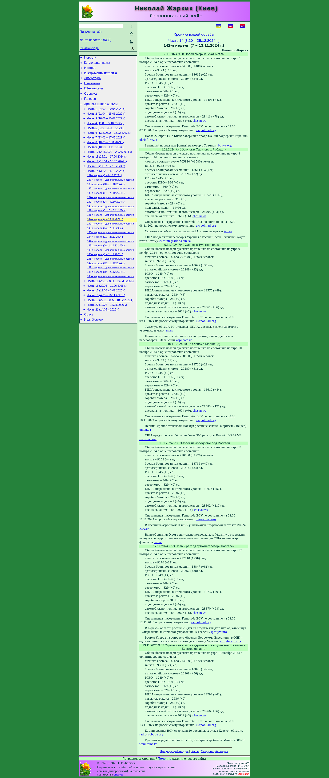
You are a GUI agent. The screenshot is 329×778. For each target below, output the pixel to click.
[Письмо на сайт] (131, 34)
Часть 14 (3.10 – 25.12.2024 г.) (106, 170)
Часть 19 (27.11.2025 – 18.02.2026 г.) (110, 300)
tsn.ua (228, 231)
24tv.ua (144, 529)
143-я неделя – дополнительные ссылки (110, 232)
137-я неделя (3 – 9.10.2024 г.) (104, 175)
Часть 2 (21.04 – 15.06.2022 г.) (106, 113)
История (90, 67)
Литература (92, 78)
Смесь (88, 314)
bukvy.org (225, 145)
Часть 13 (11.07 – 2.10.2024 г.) (106, 166)
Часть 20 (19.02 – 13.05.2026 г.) (107, 304)
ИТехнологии (93, 88)
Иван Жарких (93, 319)
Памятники (92, 83)
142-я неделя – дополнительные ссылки (110, 223)
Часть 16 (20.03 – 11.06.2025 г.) (107, 285)
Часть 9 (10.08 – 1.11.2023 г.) (105, 147)
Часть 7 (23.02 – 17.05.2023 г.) (106, 137)
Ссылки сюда (89, 48)
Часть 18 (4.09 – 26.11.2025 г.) (106, 295)
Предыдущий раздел (174, 751)
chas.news (199, 120)
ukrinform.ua (148, 140)
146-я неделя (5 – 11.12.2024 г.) (105, 254)
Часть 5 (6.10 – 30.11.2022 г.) (105, 128)
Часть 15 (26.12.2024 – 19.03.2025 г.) (110, 280)
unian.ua (145, 429)
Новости (90, 57)
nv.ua (169, 330)
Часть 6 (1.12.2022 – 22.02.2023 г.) (109, 132)
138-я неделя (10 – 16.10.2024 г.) (106, 184)
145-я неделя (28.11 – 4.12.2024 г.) (106, 245)
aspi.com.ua (184, 340)
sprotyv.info (219, 632)
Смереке (118, 774)
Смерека (90, 93)
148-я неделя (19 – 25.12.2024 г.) (106, 271)
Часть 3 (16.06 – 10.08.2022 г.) (106, 118)
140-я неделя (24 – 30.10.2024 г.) (106, 201)
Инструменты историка (100, 73)
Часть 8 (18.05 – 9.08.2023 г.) (105, 142)
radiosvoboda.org (151, 734)
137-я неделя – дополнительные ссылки (110, 179)
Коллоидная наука (97, 62)
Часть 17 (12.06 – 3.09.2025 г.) (106, 290)
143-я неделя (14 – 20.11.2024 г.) (105, 228)
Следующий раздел (214, 751)
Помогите (165, 758)
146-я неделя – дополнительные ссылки (110, 258)
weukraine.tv (148, 744)
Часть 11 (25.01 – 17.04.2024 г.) (107, 156)
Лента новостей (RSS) (95, 40)
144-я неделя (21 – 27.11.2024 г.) (105, 236)
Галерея (90, 98)
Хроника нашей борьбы (101, 103)
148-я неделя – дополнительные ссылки (110, 276)
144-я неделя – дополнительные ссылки (110, 241)
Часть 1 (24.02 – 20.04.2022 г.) (106, 108)
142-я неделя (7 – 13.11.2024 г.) (105, 219)
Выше (195, 751)
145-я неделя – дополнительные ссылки (110, 250)
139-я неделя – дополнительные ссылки (110, 197)
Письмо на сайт (91, 31)
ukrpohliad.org (206, 130)
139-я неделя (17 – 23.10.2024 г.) (106, 192)
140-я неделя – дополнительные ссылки (110, 206)
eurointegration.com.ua (175, 241)
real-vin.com (148, 439)
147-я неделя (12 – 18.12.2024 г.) (106, 263)
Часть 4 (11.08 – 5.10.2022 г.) (105, 123)
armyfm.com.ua (230, 641)
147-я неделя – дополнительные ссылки (110, 267)
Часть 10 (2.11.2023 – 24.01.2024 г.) (109, 151)
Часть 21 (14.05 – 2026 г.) (103, 309)
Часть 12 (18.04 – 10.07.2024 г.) (107, 161)
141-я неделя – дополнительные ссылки (110, 214)
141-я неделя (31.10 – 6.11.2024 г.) (106, 210)
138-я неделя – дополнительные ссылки (110, 188)
